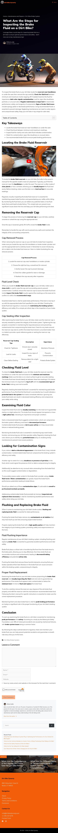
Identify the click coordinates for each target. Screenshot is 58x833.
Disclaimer (5, 803)
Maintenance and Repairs (16, 16)
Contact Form (6, 818)
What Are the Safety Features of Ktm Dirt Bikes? (16, 743)
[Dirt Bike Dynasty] (8, 2)
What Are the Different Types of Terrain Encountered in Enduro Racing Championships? (43, 764)
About (4, 796)
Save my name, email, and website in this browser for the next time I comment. (30, 683)
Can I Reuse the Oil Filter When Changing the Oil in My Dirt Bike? (20, 748)
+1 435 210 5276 (7, 816)
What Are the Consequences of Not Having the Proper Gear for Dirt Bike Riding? (14, 763)
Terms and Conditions (9, 801)
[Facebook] (2, 821)
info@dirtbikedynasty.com (10, 813)
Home (5, 16)
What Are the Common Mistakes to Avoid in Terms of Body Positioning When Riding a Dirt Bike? (29, 741)
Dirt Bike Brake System (32, 16)
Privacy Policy (6, 798)
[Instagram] (6, 821)
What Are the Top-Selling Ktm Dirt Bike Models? (16, 746)
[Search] (51, 725)
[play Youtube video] (29, 161)
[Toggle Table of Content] (53, 117)
